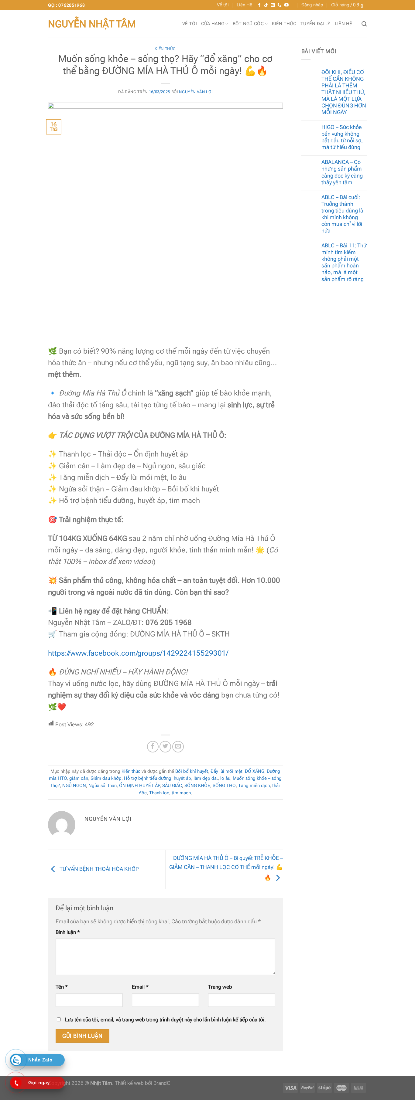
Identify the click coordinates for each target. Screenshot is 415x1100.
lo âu (225, 778)
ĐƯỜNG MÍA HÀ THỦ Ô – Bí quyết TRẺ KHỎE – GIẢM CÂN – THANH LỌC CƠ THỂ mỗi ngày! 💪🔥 (226, 868)
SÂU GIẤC (172, 785)
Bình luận (68, 932)
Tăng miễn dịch (254, 785)
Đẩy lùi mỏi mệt (226, 771)
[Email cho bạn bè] (178, 746)
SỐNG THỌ (224, 785)
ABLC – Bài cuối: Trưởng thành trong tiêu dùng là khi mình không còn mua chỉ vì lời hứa (342, 214)
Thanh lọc (159, 793)
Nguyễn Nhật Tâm (92, 24)
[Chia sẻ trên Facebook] (153, 746)
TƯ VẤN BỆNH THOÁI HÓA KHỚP (98, 869)
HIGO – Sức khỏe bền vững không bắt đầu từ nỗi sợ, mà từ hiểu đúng (342, 137)
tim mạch (181, 793)
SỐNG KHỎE (197, 785)
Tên (62, 987)
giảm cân (78, 778)
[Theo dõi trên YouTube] (286, 5)
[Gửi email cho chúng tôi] (273, 5)
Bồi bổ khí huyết (191, 771)
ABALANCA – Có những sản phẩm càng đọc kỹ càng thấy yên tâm (342, 172)
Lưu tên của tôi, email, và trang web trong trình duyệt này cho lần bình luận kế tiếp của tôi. (165, 1020)
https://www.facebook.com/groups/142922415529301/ (138, 653)
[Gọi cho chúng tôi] (279, 5)
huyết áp (182, 778)
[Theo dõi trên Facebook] (259, 5)
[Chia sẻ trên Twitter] (165, 746)
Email (140, 987)
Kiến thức (284, 23)
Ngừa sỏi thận (102, 785)
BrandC (161, 1083)
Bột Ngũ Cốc (248, 23)
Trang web (220, 987)
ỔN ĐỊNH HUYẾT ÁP (139, 785)
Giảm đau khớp (106, 778)
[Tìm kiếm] (364, 24)
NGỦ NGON (74, 785)
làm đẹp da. (206, 778)
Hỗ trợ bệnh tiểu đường (147, 778)
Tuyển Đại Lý (315, 23)
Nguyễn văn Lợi (195, 92)
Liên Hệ (244, 5)
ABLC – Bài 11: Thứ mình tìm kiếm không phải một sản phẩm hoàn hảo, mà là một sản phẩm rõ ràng (343, 262)
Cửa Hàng (212, 23)
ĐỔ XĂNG (254, 771)
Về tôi (223, 5)
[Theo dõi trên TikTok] (266, 5)
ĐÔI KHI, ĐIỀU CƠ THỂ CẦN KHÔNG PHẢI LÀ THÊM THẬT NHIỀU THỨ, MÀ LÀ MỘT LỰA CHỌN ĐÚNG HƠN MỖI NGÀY (343, 92)
